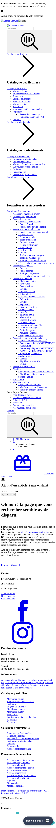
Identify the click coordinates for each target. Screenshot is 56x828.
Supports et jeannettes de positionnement (30, 354)
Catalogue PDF (37, 682)
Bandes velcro (25, 286)
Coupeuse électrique (22, 161)
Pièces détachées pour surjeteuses (34, 276)
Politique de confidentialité (30, 790)
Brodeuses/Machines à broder (26, 93)
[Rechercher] (29, 41)
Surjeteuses (18, 96)
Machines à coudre (21, 91)
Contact (10, 410)
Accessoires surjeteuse (23, 265)
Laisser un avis (8, 598)
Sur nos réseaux (25, 680)
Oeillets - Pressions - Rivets (31, 296)
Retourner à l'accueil (10, 565)
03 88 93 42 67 (8, 593)
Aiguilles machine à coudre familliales (36, 371)
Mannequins (24, 317)
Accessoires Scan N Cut (24, 366)
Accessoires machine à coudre (26, 229)
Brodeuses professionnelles (25, 159)
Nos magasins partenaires (24, 408)
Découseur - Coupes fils (29, 325)
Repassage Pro (19, 172)
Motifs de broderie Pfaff (29, 384)
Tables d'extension (27, 240)
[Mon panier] (14, 441)
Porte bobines (25, 247)
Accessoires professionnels (25, 174)
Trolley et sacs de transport (31, 255)
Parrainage (17, 402)
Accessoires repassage (29, 114)
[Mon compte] (14, 449)
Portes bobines (25, 271)
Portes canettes (25, 234)
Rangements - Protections (30, 335)
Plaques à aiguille (26, 237)
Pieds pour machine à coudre (32, 260)
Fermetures (24, 283)
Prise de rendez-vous (22, 395)
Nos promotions (40, 680)
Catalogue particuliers (17, 54)
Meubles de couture (21, 101)
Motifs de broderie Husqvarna (32, 387)
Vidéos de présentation (19, 682)
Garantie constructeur (39, 685)
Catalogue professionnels (18, 122)
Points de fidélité (20, 400)
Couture (22, 252)
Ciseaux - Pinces (26, 322)
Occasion (17, 119)
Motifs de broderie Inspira (30, 389)
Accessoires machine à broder (26, 214)
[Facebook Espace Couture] (22, 621)
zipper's (22, 312)
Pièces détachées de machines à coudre (36, 263)
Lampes (22, 358)
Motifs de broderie (21, 382)
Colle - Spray (25, 299)
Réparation (24, 304)
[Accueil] (9, 21)
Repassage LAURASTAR (31, 117)
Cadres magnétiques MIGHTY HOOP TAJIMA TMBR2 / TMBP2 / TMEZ (36, 349)
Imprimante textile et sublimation (27, 109)
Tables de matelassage (29, 258)
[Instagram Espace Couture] (22, 643)
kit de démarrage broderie (24, 216)
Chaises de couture (27, 281)
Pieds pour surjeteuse (28, 273)
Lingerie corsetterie (27, 307)
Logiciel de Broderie (22, 99)
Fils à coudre (18, 379)
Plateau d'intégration (28, 245)
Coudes (22, 302)
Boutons (22, 289)
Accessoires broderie (22, 219)
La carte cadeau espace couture (27, 397)
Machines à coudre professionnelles (29, 164)
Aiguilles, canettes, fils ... (30, 361)
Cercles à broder (26, 224)
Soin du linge (25, 294)
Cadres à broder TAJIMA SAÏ (32, 340)
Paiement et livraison (10, 793)
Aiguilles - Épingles (27, 333)
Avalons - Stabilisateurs (29, 221)
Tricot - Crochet (26, 309)
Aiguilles (17, 369)
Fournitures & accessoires (18, 177)
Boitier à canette (26, 242)
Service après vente (20, 685)
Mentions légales (8, 790)
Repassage (17, 111)
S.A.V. (25, 793)
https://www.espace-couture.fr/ (34, 532)
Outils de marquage (27, 327)
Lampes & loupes (27, 320)
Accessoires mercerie (22, 278)
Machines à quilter (21, 104)
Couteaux (23, 268)
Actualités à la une (9, 680)
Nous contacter (8, 596)
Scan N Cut (18, 106)
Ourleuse (17, 169)
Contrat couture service (23, 405)
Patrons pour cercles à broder (32, 227)
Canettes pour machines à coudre (34, 232)
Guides (22, 364)
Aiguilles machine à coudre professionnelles (31, 375)
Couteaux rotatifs (26, 291)
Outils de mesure (26, 330)
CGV (46, 790)
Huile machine (25, 250)
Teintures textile (26, 314)
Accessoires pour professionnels (27, 338)
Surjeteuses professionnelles (25, 167)
